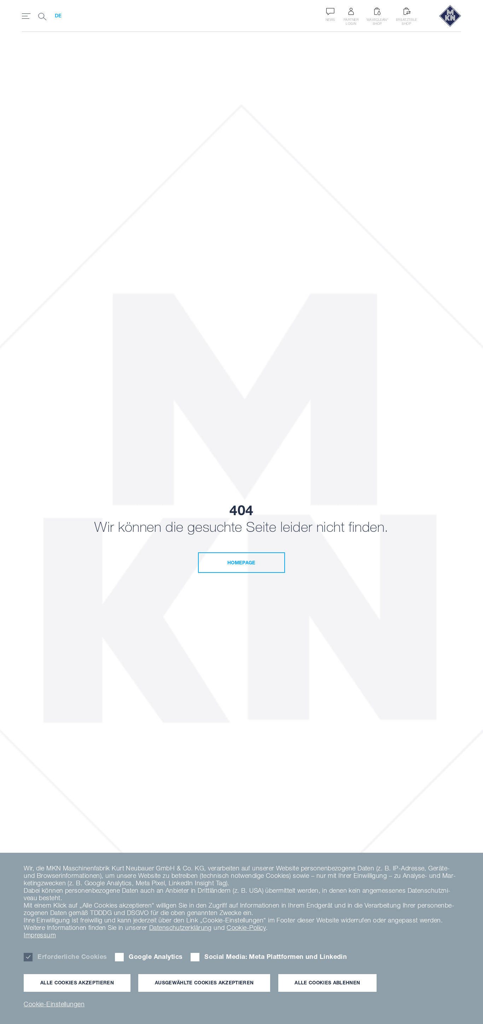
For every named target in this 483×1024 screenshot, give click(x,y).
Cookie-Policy (246, 927)
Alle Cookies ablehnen (327, 982)
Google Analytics (155, 956)
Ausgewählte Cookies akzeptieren (204, 982)
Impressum (40, 935)
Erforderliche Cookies (72, 956)
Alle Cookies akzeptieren (77, 982)
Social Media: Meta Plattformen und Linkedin (275, 956)
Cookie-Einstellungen (54, 1004)
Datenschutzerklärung (180, 927)
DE (58, 15)
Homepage (241, 562)
